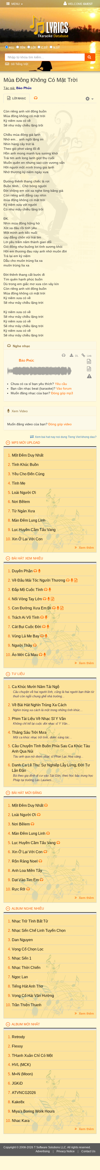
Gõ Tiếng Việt (19, 64)
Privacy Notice (66, 1151)
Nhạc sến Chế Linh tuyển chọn (39, 931)
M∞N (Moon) (22, 1074)
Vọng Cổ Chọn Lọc (27, 949)
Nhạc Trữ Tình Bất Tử (30, 921)
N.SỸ (56, 47)
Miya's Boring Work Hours (33, 1111)
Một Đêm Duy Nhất (27, 455)
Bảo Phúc (24, 88)
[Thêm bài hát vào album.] (89, 362)
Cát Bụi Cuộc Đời (27, 627)
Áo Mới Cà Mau (25, 655)
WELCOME (80, 4)
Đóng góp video (60, 424)
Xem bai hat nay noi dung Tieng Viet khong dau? (66, 437)
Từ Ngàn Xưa (23, 511)
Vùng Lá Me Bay (26, 636)
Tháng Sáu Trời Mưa (29, 732)
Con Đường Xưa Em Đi (32, 608)
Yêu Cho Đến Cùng (28, 474)
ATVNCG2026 (24, 1093)
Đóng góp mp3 (62, 393)
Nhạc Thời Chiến (26, 968)
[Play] (12, 357)
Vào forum (64, 388)
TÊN (22, 47)
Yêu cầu (61, 384)
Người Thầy (22, 645)
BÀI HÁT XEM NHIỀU (27, 558)
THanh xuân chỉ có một (32, 1056)
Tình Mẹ (18, 483)
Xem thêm (86, 547)
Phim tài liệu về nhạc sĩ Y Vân (39, 719)
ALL (11, 47)
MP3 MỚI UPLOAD (26, 442)
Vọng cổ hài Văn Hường (33, 996)
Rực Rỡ (19, 889)
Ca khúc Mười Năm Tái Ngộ (35, 687)
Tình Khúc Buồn (25, 465)
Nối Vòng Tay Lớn (27, 599)
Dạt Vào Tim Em (26, 880)
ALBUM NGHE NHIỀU (28, 908)
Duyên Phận (22, 571)
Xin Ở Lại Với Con (27, 539)
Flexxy (17, 1046)
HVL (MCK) (21, 1065)
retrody (18, 1037)
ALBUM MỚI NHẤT (26, 1024)
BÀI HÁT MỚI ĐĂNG (27, 793)
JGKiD (17, 1083)
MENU (15, 4)
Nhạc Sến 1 (21, 958)
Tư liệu (18, 674)
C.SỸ (44, 47)
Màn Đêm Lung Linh (28, 520)
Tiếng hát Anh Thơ (27, 986)
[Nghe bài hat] (64, 355)
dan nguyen (22, 940)
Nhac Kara (21, 1121)
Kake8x (18, 1102)
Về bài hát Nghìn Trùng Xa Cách (39, 705)
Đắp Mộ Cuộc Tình (28, 590)
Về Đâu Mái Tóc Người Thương (39, 580)
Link (89, 355)
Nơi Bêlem (21, 502)
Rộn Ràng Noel (25, 861)
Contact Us (88, 1151)
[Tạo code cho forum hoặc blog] (89, 369)
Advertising (43, 1151)
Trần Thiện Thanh (26, 1005)
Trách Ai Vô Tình (26, 617)
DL (76, 355)
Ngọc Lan (20, 977)
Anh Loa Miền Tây (27, 871)
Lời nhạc (19, 98)
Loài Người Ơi (24, 493)
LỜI (33, 47)
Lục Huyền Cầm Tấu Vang (34, 530)
